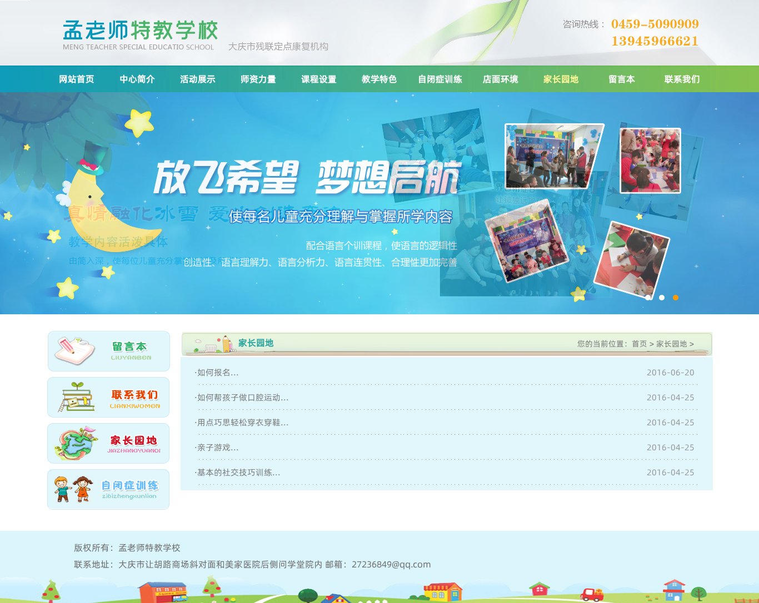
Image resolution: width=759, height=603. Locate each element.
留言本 (621, 79)
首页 (639, 343)
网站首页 (76, 79)
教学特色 (379, 79)
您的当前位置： (604, 343)
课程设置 (319, 79)
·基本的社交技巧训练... (237, 472)
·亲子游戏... (216, 447)
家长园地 (561, 79)
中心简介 (137, 79)
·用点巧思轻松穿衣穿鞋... (241, 422)
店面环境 (500, 79)
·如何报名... (216, 372)
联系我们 (682, 79)
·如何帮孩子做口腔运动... (241, 397)
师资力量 (258, 79)
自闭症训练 (440, 79)
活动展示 (198, 79)
